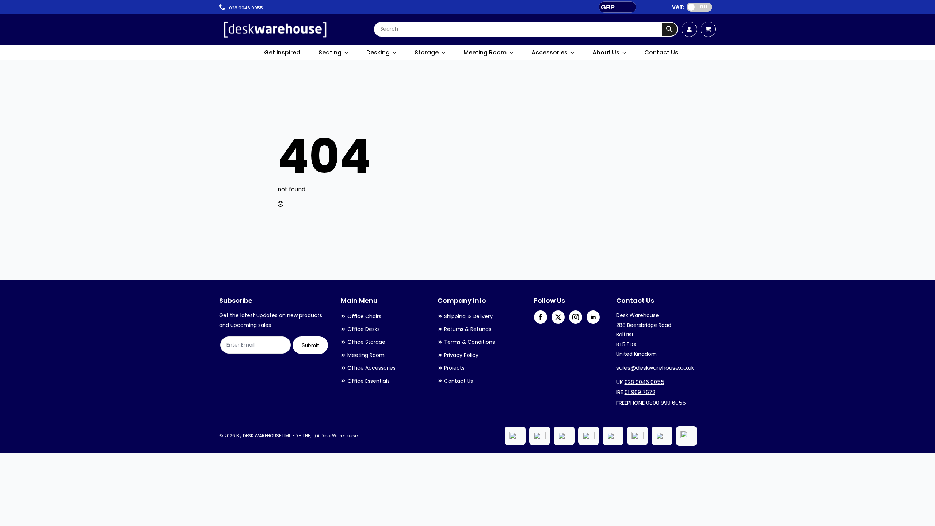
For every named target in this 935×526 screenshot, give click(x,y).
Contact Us (661, 52)
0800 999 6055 (666, 403)
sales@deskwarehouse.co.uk (655, 367)
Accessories (549, 52)
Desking (378, 52)
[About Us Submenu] (624, 52)
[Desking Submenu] (395, 52)
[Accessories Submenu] (573, 52)
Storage (427, 52)
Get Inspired (282, 52)
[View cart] (708, 29)
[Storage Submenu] (444, 52)
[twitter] (558, 317)
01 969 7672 (640, 392)
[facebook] (540, 317)
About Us (605, 52)
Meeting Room (485, 52)
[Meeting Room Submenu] (512, 52)
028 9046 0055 (644, 382)
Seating (329, 52)
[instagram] (575, 317)
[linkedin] (593, 317)
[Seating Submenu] (346, 52)
